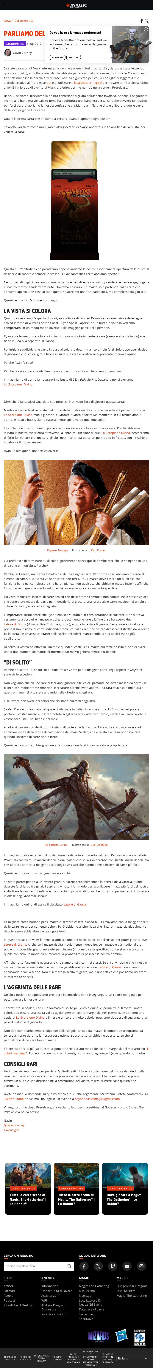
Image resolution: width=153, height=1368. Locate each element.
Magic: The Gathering (94, 1286)
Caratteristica (24, 21)
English (73, 57)
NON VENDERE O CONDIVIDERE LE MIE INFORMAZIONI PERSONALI (90, 1358)
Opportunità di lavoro (56, 1291)
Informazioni (50, 1286)
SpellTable (86, 1319)
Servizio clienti (57, 1358)
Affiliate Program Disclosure (53, 1307)
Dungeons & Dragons (132, 1286)
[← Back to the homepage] (76, 5)
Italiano (57, 57)
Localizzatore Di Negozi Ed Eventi (90, 1302)
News (8, 21)
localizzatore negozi (88, 83)
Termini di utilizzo (10, 1358)
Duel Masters (126, 1291)
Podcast (9, 1300)
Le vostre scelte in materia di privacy (107, 1358)
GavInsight (11, 1130)
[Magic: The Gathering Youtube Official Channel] (127, 1266)
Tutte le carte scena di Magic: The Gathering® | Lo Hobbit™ (28, 1201)
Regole (8, 1296)
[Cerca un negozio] (69, 1266)
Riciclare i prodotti (54, 1314)
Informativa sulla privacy (41, 1358)
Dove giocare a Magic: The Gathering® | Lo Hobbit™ (125, 1202)
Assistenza (48, 1296)
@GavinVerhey (14, 1125)
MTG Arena (87, 1291)
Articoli (9, 1286)
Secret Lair (86, 1314)
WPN (44, 1300)
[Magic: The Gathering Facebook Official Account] (84, 1266)
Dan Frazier (98, 550)
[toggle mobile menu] (6, 5)
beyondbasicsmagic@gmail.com (97, 1099)
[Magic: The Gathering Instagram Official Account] (141, 1266)
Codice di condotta (25, 1358)
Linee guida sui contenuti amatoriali (73, 1358)
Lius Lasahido (99, 844)
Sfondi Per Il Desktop (19, 1305)
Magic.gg (85, 1296)
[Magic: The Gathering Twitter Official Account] (98, 1266)
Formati (9, 1291)
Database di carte (91, 1309)
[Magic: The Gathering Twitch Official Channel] (112, 1266)
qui (49, 83)
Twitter (9, 1099)
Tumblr (20, 1099)
